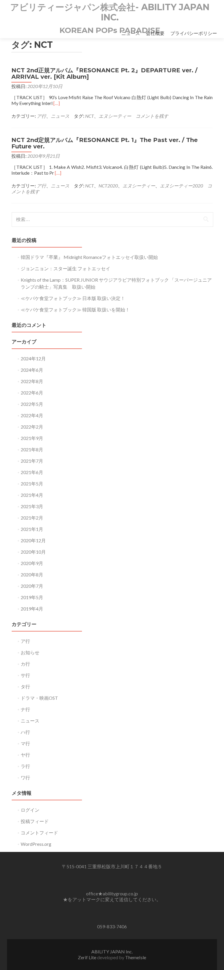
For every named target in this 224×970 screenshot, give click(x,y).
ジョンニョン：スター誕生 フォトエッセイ (65, 268)
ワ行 (25, 777)
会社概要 (155, 33)
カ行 (25, 663)
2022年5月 (32, 404)
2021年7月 (32, 461)
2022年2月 (32, 426)
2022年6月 (32, 392)
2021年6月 (32, 472)
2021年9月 (32, 438)
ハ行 (25, 732)
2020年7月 (32, 586)
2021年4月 (32, 495)
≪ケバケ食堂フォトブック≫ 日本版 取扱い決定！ (73, 298)
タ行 (25, 686)
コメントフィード (39, 832)
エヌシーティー (115, 116)
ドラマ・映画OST (39, 698)
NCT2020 (108, 185)
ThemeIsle (135, 957)
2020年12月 (33, 540)
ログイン (30, 810)
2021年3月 (32, 506)
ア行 (41, 116)
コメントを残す (152, 116)
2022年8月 (32, 381)
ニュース (130, 33)
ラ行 (25, 766)
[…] (56, 103)
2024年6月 (32, 370)
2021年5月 (32, 483)
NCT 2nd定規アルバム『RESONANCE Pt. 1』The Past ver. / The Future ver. (104, 143)
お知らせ (30, 652)
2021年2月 (32, 517)
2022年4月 (32, 415)
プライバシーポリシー (193, 33)
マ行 (25, 743)
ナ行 (25, 709)
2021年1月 (32, 529)
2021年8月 (32, 449)
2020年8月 (32, 574)
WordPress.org (36, 844)
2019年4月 (32, 608)
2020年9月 (32, 563)
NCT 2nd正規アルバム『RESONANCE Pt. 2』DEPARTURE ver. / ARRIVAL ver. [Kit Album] (104, 73)
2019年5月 (32, 597)
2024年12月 (33, 358)
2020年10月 (33, 552)
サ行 (25, 675)
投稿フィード (35, 821)
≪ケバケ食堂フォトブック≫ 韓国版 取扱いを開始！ (75, 309)
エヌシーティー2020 (181, 185)
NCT (89, 116)
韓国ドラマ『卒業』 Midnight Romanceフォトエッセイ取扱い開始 (89, 257)
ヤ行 (25, 754)
